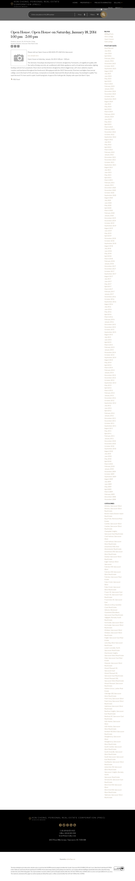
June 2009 (108, 484)
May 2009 (107, 487)
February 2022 (109, 152)
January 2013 (109, 395)
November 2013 (110, 378)
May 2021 (107, 175)
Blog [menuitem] (110, 8)
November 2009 (110, 471)
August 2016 (108, 304)
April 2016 (107, 314)
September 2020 (110, 195)
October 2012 (109, 400)
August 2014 (108, 360)
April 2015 (107, 342)
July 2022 (107, 142)
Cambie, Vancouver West (113, 524)
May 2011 (107, 431)
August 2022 (108, 139)
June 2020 (108, 203)
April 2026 (107, 56)
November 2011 (110, 421)
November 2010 (110, 443)
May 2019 (107, 233)
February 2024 (109, 114)
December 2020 (110, 188)
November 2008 (110, 499)
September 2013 (110, 383)
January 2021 (109, 185)
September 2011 (110, 426)
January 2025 (109, 89)
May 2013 (107, 385)
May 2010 (107, 459)
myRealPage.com (70, 859)
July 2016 (107, 307)
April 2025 (107, 81)
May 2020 (107, 205)
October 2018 (109, 241)
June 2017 (108, 281)
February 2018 (109, 261)
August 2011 (108, 428)
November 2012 (110, 398)
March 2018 (108, 259)
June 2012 (108, 408)
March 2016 (108, 317)
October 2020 (109, 193)
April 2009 (107, 489)
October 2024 (109, 96)
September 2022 (110, 137)
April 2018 (107, 256)
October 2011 (109, 423)
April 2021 (107, 177)
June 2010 (108, 456)
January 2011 (109, 438)
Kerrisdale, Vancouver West (113, 622)
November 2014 (110, 352)
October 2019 (109, 223)
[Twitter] (64, 825)
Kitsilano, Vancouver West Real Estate (27, 43)
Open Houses (109, 39)
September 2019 (110, 226)
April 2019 (107, 236)
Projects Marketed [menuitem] (102, 2)
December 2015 (110, 324)
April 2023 (107, 124)
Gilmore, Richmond (110, 610)
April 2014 (107, 365)
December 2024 (110, 91)
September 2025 (110, 68)
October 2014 (109, 355)
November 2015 (110, 327)
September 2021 (110, 165)
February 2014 (109, 370)
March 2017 (108, 289)
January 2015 (109, 350)
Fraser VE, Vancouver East (113, 592)
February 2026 (109, 58)
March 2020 (108, 210)
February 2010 (109, 466)
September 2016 (110, 302)
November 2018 (110, 238)
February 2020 (109, 213)
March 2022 (108, 149)
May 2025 (107, 79)
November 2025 (110, 63)
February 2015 (109, 347)
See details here (33, 56)
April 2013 (107, 388)
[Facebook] (60, 825)
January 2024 (109, 117)
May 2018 (107, 253)
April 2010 (107, 461)
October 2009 (109, 474)
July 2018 (107, 248)
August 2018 (108, 246)
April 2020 (107, 208)
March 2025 (108, 84)
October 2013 (109, 380)
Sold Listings (108, 41)
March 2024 (108, 111)
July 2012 (107, 405)
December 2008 (110, 497)
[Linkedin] (71, 825)
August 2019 (108, 228)
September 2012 (110, 403)
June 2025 (108, 76)
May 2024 (107, 106)
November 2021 (110, 160)
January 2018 (109, 264)
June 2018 (108, 251)
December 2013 (110, 375)
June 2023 (108, 119)
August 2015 (108, 334)
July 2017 (107, 279)
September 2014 (110, 357)
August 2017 (108, 276)
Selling (117, 2)
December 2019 (110, 218)
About (118, 8)
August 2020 (108, 198)
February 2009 (109, 494)
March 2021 (108, 180)
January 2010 (109, 469)
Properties (85, 2)
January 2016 (109, 322)
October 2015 (109, 329)
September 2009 (110, 476)
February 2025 (109, 86)
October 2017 (109, 271)
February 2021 (109, 182)
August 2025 (108, 71)
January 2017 (109, 294)
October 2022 (109, 134)
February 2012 (109, 413)
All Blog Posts (108, 34)
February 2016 (109, 319)
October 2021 (109, 162)
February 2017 (109, 291)
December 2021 (110, 157)
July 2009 (107, 481)
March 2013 (108, 390)
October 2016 (109, 299)
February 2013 (109, 393)
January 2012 (109, 416)
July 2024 (107, 104)
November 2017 (110, 269)
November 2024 (110, 94)
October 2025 (109, 66)
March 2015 (108, 345)
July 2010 (107, 454)
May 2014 (107, 362)
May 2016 (107, 312)
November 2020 (110, 190)
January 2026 (109, 61)
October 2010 (109, 446)
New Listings (108, 36)
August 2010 (108, 451)
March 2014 (108, 367)
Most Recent (108, 48)
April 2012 (107, 410)
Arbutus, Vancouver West (113, 506)
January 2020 (109, 215)
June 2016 (108, 309)
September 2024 (110, 99)
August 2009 (108, 479)
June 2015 (108, 340)
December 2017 (110, 266)
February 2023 (109, 129)
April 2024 (107, 109)
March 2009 (108, 492)
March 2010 (108, 464)
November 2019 (110, 220)
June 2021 (108, 172)
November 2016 (110, 297)
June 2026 (108, 53)
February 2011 (109, 436)
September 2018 (110, 243)
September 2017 (110, 274)
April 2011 (107, 433)
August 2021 (108, 167)
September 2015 (110, 332)
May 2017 (107, 284)
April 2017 (107, 286)
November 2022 (110, 132)
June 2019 (108, 231)
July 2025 (107, 73)
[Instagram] (67, 825)
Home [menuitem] (75, 2)
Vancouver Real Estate (112, 777)
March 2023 (108, 127)
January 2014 (109, 372)
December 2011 (110, 418)
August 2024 (108, 101)
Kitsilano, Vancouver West (113, 630)
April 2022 (107, 147)
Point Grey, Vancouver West (114, 698)
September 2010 (110, 449)
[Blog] (74, 825)
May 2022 (107, 144)
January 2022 (109, 155)
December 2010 (110, 441)
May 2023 (107, 122)
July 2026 (107, 51)
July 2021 (107, 170)
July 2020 (107, 200)
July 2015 (107, 337)
